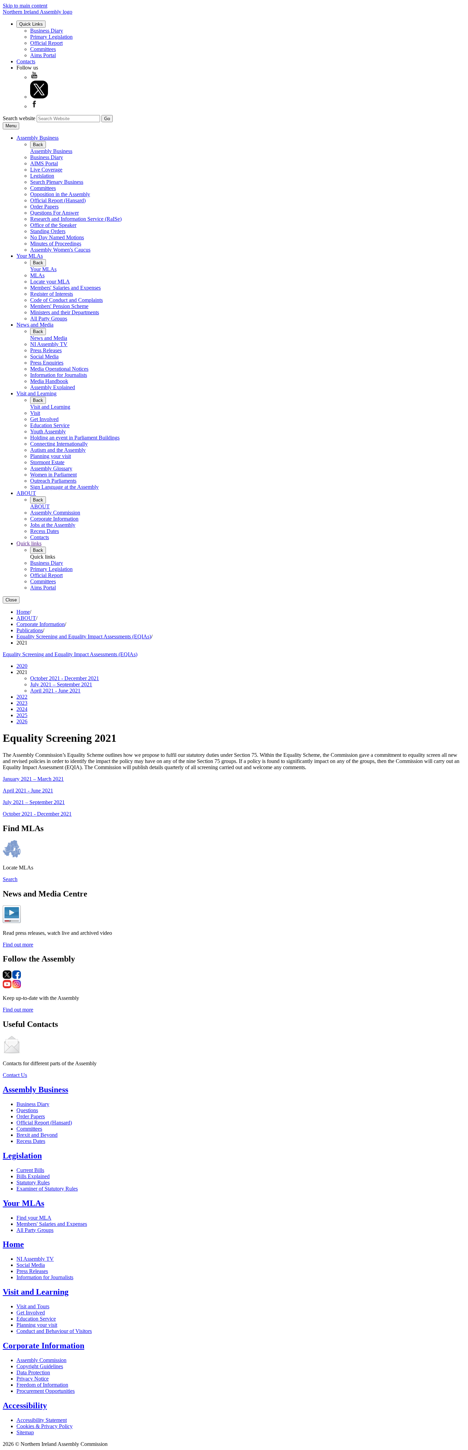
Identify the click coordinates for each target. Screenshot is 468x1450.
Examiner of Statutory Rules (47, 1189)
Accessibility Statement (41, 1420)
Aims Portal (43, 55)
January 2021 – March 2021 (33, 779)
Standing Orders (47, 231)
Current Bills (30, 1170)
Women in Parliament (53, 475)
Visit (35, 413)
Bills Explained (33, 1176)
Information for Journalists (58, 375)
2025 (21, 715)
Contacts (25, 61)
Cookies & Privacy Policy (44, 1426)
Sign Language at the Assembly (64, 487)
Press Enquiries (46, 363)
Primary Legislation (51, 37)
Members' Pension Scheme (59, 306)
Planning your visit (50, 456)
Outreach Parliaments (53, 481)
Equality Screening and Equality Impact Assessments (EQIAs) (83, 636)
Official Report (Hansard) (58, 200)
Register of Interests (51, 294)
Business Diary (46, 31)
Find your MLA (33, 1218)
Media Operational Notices (59, 369)
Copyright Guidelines (39, 1366)
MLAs (37, 275)
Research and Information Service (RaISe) (76, 219)
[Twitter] (39, 97)
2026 (21, 721)
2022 (21, 697)
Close (11, 599)
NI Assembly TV (48, 344)
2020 (21, 666)
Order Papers (44, 206)
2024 (21, 709)
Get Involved (44, 419)
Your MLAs (29, 256)
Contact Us (15, 1075)
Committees (43, 49)
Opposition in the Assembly (60, 194)
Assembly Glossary (51, 468)
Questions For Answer (54, 213)
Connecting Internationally (59, 444)
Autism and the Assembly (58, 450)
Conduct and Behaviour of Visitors (54, 1331)
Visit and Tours (32, 1306)
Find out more (18, 944)
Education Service (50, 425)
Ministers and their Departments (64, 312)
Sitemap (25, 1432)
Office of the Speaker (53, 225)
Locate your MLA (50, 281)
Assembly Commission (55, 513)
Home (23, 612)
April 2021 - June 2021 (55, 691)
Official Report (46, 43)
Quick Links (31, 24)
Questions (27, 1110)
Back (38, 144)
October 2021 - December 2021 (64, 678)
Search (10, 879)
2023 (21, 703)
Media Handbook (49, 381)
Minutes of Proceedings (55, 243)
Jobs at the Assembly (52, 525)
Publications (29, 630)
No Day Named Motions (57, 237)
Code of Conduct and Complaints (66, 300)
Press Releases (46, 350)
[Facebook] (34, 106)
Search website (19, 118)
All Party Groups (48, 318)
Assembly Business (37, 138)
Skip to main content (25, 6)
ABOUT (26, 493)
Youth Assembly (48, 431)
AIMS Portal (44, 163)
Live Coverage (46, 170)
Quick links (28, 543)
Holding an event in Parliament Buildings (75, 438)
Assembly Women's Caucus (60, 250)
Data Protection (33, 1372)
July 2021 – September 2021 (61, 684)
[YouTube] (34, 77)
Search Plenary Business (56, 182)
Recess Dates (44, 531)
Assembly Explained (52, 387)
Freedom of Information (42, 1385)
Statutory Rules (33, 1182)
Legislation (42, 176)
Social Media (44, 356)
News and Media (34, 325)
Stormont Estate (47, 462)
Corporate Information (54, 519)
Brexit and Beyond (37, 1135)
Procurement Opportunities (45, 1391)
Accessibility (25, 1405)
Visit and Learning (36, 393)
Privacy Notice (32, 1379)
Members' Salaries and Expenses (65, 288)
